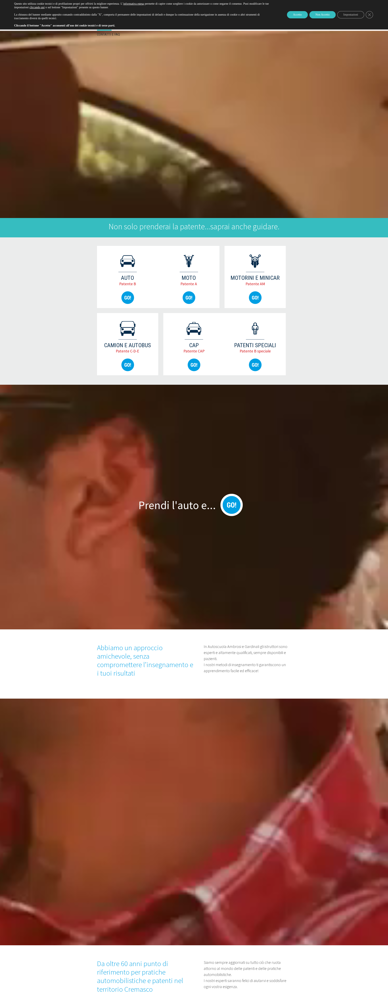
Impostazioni (350, 14)
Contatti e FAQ (108, 34)
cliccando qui (37, 7)
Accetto (297, 14)
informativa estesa (133, 3)
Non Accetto (322, 14)
